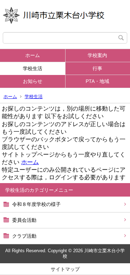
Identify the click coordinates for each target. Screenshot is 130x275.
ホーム (32, 55)
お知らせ (32, 81)
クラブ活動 (24, 236)
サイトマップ (65, 269)
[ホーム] (65, 16)
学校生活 (32, 68)
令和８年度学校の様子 (36, 204)
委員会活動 (24, 220)
